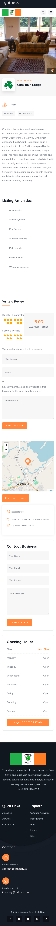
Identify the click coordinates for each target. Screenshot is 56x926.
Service (6, 330)
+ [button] (6, 445)
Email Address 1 (10, 864)
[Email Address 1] (5, 857)
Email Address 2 (10, 888)
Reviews (27, 113)
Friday (10, 693)
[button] (51, 46)
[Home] (11, 12)
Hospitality (17, 315)
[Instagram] (5, 2)
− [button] (6, 449)
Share (10, 113)
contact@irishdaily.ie (14, 868)
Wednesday (13, 675)
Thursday (12, 684)
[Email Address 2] (5, 881)
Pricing (16, 330)
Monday (11, 657)
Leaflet (50, 490)
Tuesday (11, 666)
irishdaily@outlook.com (16, 892)
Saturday (12, 702)
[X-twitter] (17, 2)
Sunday (11, 711)
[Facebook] (9, 2)
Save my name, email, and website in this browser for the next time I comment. (24, 389)
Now (9, 648)
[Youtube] (13, 2)
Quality (6, 315)
